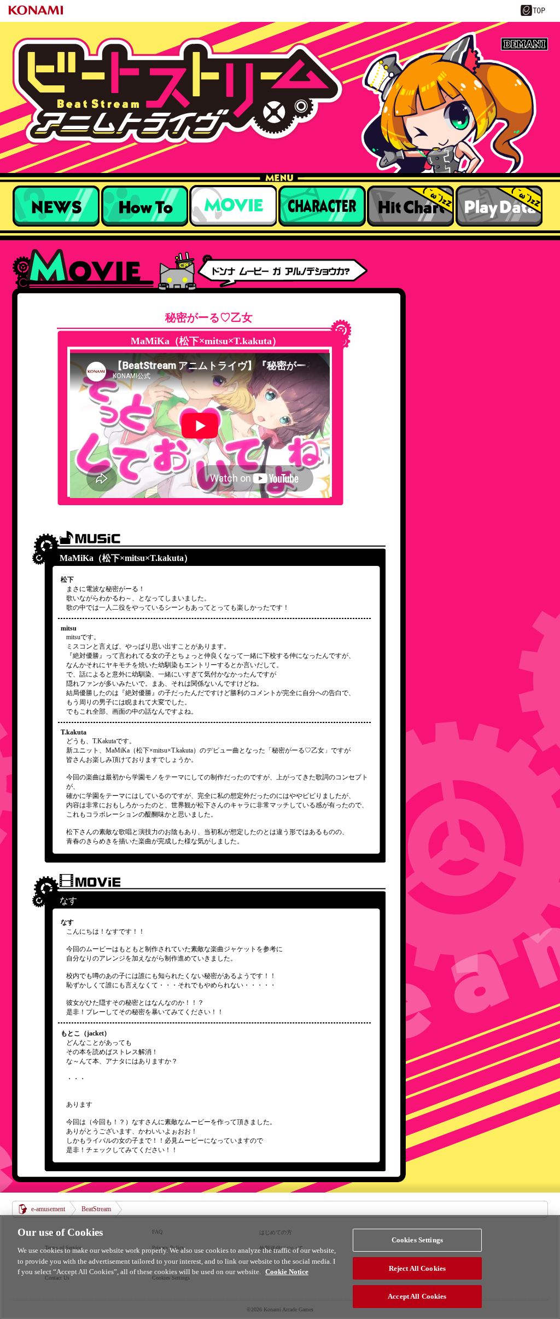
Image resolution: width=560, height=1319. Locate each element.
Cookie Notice (286, 1272)
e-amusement (48, 1209)
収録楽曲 (233, 206)
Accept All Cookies (417, 1296)
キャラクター (321, 206)
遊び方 (144, 206)
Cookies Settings (417, 1240)
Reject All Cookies (417, 1268)
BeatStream (280, 91)
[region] (280, 1267)
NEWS (56, 206)
